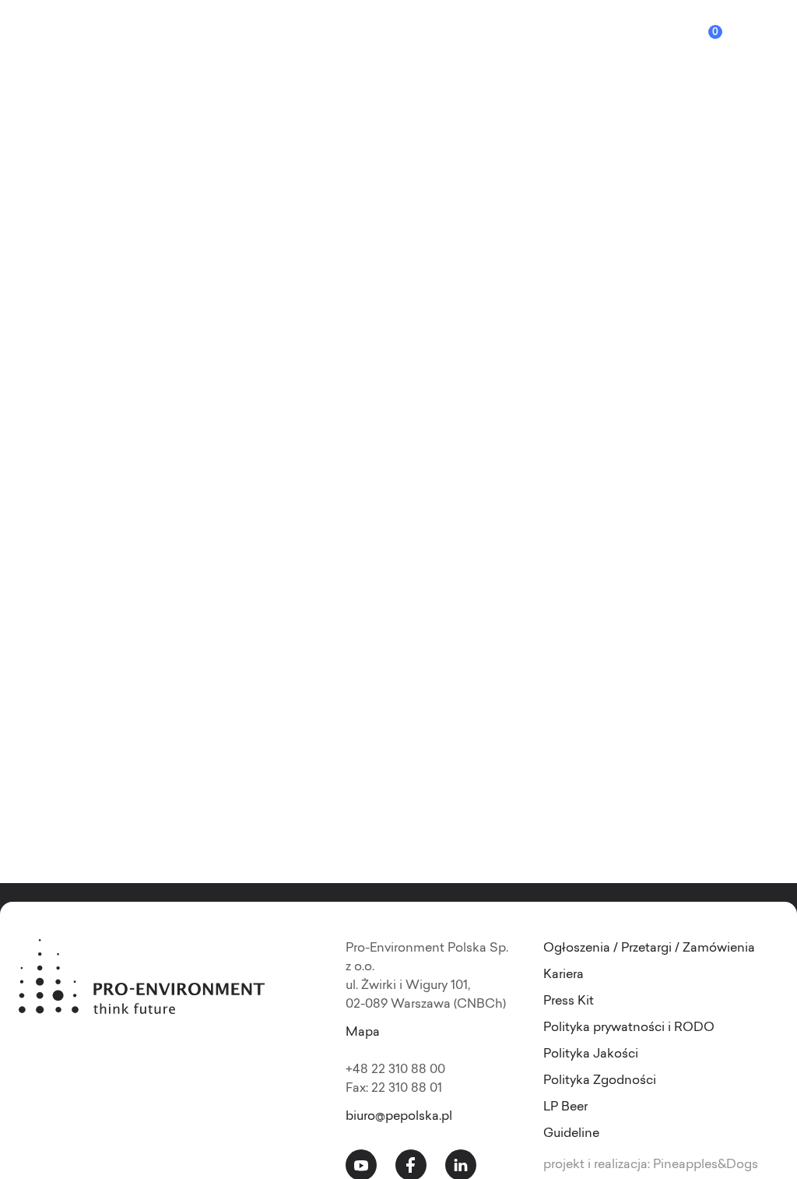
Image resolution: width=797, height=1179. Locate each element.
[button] (775, 40)
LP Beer (565, 1107)
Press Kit (568, 1001)
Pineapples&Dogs (705, 1165)
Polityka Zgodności (599, 1081)
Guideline (571, 1134)
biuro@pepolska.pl (399, 1116)
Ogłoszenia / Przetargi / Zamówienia (649, 948)
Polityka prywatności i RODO (628, 1028)
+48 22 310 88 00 (395, 1070)
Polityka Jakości (590, 1054)
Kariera (563, 975)
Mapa (363, 1032)
